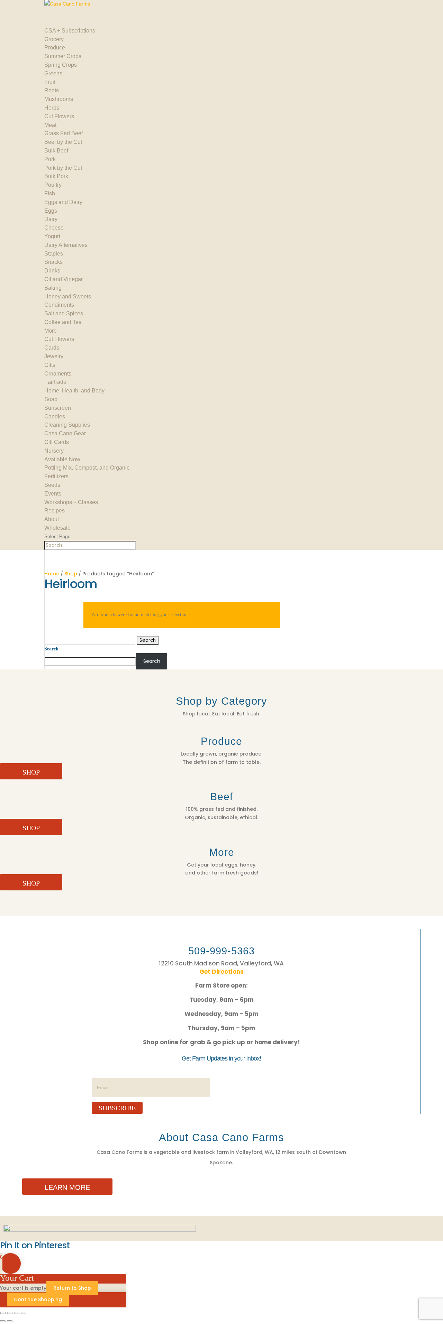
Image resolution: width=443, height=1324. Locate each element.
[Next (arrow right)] (9, 1321)
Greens (53, 73)
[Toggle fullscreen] (9, 1313)
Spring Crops (60, 65)
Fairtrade (55, 382)
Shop (70, 573)
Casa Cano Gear (65, 433)
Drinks (52, 271)
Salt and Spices (63, 313)
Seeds (52, 485)
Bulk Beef (56, 151)
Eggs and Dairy (63, 202)
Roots (51, 90)
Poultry (53, 185)
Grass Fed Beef (63, 133)
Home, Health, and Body (74, 391)
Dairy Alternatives (66, 245)
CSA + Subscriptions (69, 31)
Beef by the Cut (63, 142)
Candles (54, 416)
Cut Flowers (59, 116)
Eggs (50, 211)
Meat (50, 125)
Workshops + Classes (71, 502)
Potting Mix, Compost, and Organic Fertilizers (86, 472)
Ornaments (57, 374)
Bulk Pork (56, 176)
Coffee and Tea (63, 322)
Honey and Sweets (67, 296)
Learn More (67, 1187)
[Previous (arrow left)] (3, 1321)
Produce (54, 47)
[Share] (16, 1313)
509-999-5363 (221, 950)
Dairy (50, 219)
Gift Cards (56, 442)
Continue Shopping (38, 1299)
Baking (53, 288)
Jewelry (53, 356)
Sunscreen (57, 408)
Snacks (53, 262)
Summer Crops (62, 56)
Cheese (54, 228)
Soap (50, 399)
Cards (51, 348)
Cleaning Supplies (67, 425)
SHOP (31, 772)
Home (51, 573)
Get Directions (221, 971)
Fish (49, 193)
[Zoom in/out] (3, 1313)
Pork (50, 159)
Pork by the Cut (63, 168)
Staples (53, 254)
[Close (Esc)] (23, 1313)
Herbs (51, 108)
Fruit (49, 82)
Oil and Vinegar (63, 279)
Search (51, 648)
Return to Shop (72, 1288)
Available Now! (63, 459)
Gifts (49, 365)
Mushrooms (58, 99)
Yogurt (52, 236)
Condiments (59, 305)
